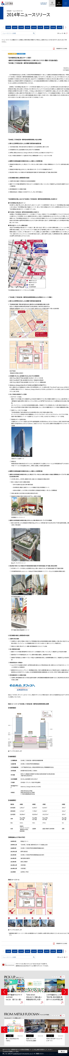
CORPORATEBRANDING (43, 3)
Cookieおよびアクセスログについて (23, 1054)
